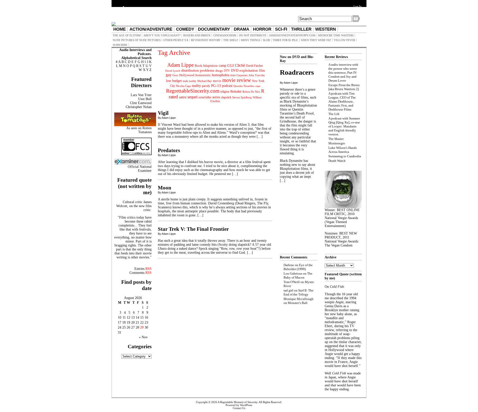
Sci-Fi (281, 29)
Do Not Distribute (252, 35)
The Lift (333, 114)
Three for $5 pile (285, 40)
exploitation (248, 70)
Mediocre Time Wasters (336, 35)
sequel (192, 97)
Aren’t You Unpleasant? (161, 35)
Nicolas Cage (183, 86)
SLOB (266, 40)
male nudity (189, 80)
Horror (262, 29)
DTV (227, 70)
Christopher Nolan (139, 107)
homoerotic (203, 75)
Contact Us (239, 408)
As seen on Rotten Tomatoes (139, 130)
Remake (235, 91)
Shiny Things (250, 40)
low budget (174, 81)
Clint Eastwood (141, 103)
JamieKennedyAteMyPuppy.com (292, 35)
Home (119, 29)
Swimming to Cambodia (344, 156)
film (262, 70)
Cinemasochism (224, 35)
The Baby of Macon (298, 275)
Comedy (185, 29)
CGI (230, 65)
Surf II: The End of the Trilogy (298, 292)
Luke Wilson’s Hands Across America (342, 150)
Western (325, 29)
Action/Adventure (150, 29)
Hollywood (186, 75)
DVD (235, 70)
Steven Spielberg (242, 97)
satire (182, 97)
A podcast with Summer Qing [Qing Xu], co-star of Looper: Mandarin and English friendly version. (344, 126)
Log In (357, 6)
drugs (219, 70)
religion (224, 91)
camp (222, 65)
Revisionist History (206, 40)
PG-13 (216, 85)
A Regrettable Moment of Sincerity (237, 402)
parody (206, 86)
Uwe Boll (145, 99)
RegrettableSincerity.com (192, 91)
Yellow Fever (344, 40)
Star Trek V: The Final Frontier (193, 229)
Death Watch (337, 161)
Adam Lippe (180, 65)
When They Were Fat (316, 40)
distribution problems (197, 70)
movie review (236, 80)
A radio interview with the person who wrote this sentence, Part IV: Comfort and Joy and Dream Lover (343, 72)
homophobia (220, 75)
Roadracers (297, 72)
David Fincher (254, 65)
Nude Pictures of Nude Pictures (137, 40)
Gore (175, 75)
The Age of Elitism (127, 35)
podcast (227, 86)
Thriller (301, 29)
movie (217, 81)
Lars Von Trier (141, 95)
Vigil (163, 113)
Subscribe (120, 44)
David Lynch (172, 70)
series (216, 97)
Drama (241, 29)
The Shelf (230, 40)
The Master (336, 139)
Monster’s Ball (297, 303)
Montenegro (336, 143)
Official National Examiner (140, 169)
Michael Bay (204, 80)
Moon (164, 188)
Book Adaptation (206, 65)
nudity (196, 86)
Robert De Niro (251, 91)
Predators (169, 150)
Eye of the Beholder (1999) (298, 267)
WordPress (246, 405)
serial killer (204, 97)
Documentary (214, 29)
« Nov (143, 337)
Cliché (240, 65)
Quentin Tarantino (244, 85)
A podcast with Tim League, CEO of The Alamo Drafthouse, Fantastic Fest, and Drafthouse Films (342, 101)
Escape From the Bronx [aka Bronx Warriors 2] (344, 87)
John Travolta (257, 75)
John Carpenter (239, 75)
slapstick (226, 97)
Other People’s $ (175, 40)
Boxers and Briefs (196, 35)
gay (169, 75)
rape (257, 85)
